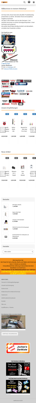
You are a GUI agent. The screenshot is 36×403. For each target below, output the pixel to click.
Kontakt (3, 301)
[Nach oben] (31, 400)
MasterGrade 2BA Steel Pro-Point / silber (24, 129)
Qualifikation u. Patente (7, 307)
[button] (3, 130)
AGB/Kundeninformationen (8, 298)
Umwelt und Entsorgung (7, 285)
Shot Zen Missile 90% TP (23, 173)
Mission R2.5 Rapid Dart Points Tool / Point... (14, 173)
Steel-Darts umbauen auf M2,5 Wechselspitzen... (8, 173)
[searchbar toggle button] (24, 2)
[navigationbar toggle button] (33, 2)
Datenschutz (4, 288)
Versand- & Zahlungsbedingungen (10, 282)
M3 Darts (10, 67)
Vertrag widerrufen (10, 333)
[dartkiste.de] (3, 2)
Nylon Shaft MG (13, 129)
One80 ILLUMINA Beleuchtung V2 (6, 129)
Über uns (3, 304)
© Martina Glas (5, 63)
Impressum (4, 295)
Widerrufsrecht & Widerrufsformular (10, 291)
